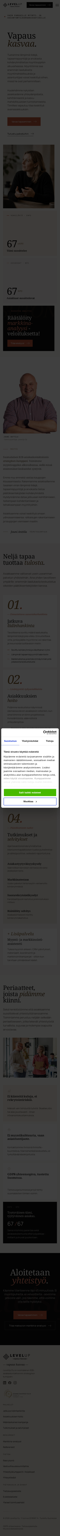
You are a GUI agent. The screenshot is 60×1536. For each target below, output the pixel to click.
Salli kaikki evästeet (30, 792)
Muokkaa (28, 801)
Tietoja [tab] (50, 741)
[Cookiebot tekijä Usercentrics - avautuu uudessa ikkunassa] (43, 732)
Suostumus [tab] (10, 741)
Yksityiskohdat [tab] (30, 741)
